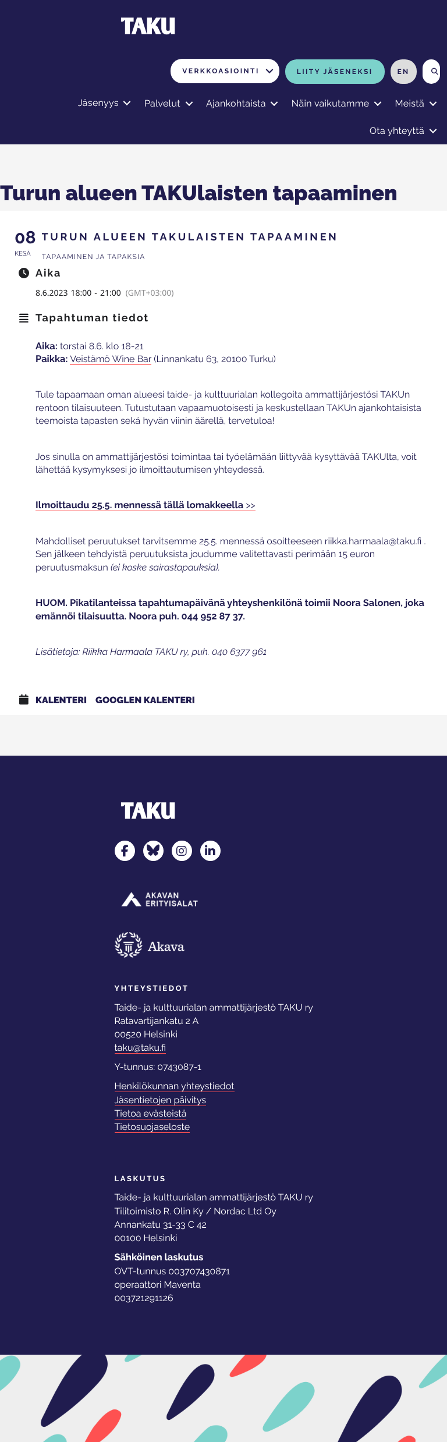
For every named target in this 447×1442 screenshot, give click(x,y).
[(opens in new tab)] (159, 898)
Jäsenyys (98, 102)
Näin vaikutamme (331, 103)
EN (403, 72)
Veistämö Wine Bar (110, 358)
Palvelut (162, 103)
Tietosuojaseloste (152, 1126)
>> (146, 505)
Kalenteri (61, 700)
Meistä (409, 103)
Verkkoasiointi (220, 71)
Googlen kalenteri (145, 700)
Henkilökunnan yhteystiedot (175, 1086)
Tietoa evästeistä (151, 1113)
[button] (269, 71)
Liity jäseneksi (335, 72)
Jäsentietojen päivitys (161, 1100)
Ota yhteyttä (397, 130)
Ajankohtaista (236, 103)
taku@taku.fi (140, 1047)
